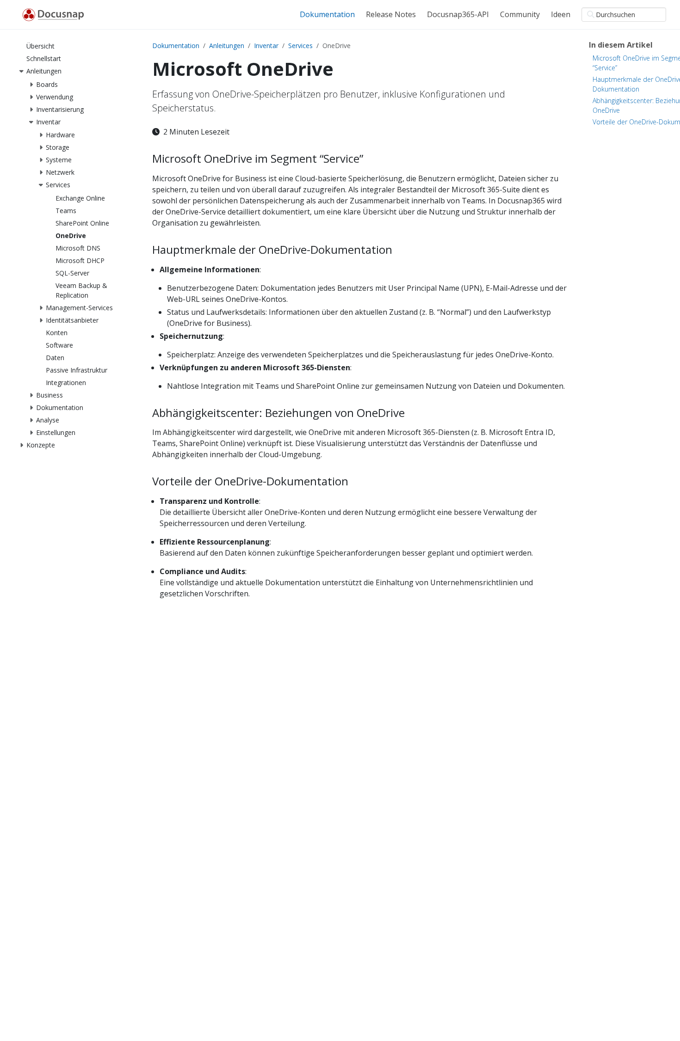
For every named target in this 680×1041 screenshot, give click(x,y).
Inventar (266, 45)
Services (300, 45)
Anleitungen (226, 45)
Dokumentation (175, 45)
